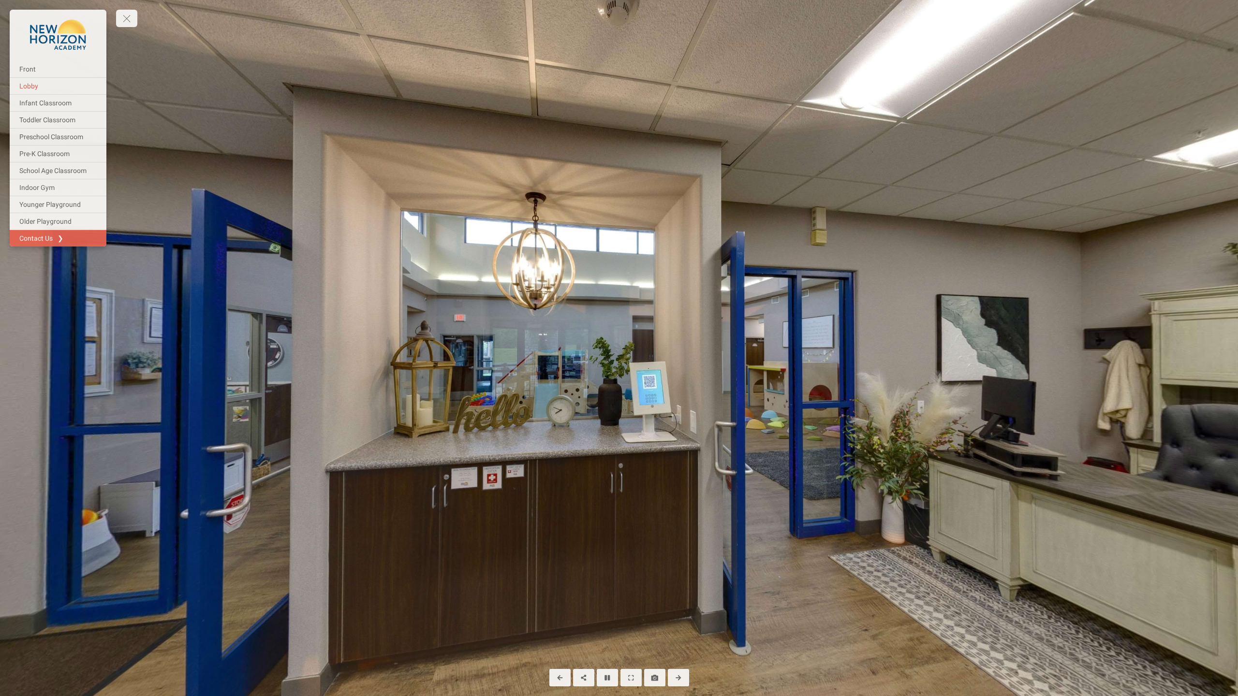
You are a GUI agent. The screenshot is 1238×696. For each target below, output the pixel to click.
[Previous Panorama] (560, 677)
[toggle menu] (126, 18)
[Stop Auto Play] (607, 677)
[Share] (583, 677)
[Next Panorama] (678, 677)
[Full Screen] (631, 677)
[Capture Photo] (654, 677)
